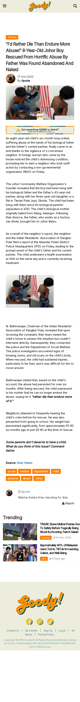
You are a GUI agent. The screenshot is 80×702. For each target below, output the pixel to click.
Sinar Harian (24, 463)
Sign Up (48, 630)
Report (69, 503)
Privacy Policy (46, 634)
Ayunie (25, 491)
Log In (62, 630)
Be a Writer (31, 630)
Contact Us (13, 630)
